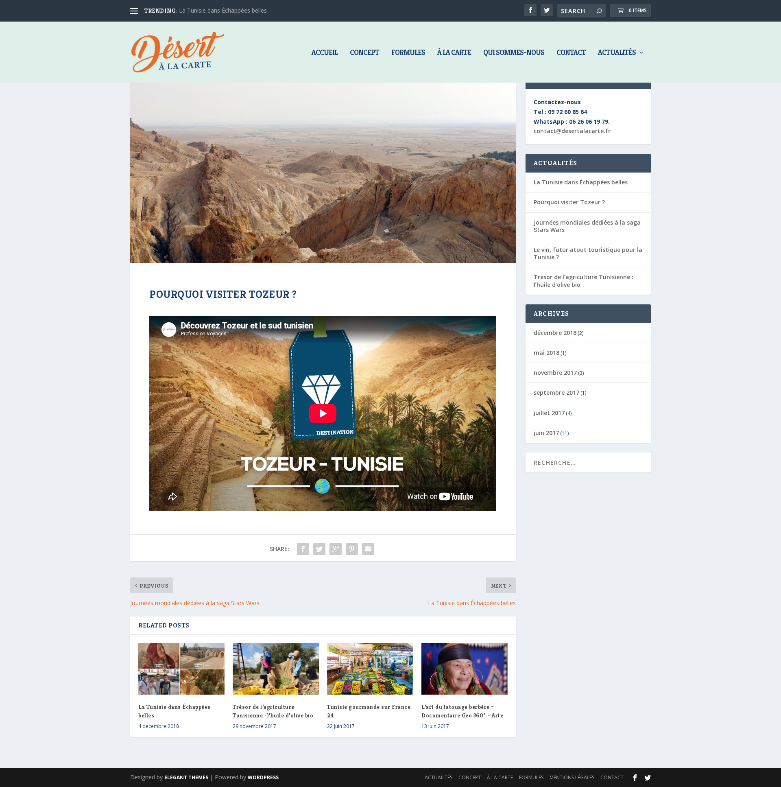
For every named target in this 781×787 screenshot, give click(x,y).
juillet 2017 (549, 413)
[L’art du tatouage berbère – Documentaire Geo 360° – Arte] (464, 669)
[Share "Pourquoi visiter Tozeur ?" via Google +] (335, 549)
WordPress (263, 777)
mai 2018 (546, 352)
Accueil (325, 53)
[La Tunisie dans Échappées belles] (181, 669)
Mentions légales (572, 777)
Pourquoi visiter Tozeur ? (569, 202)
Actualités (617, 53)
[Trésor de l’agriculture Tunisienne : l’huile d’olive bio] (276, 669)
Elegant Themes (186, 777)
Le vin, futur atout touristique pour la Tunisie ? (588, 253)
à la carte (454, 53)
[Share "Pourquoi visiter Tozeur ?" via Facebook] (303, 549)
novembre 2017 (555, 372)
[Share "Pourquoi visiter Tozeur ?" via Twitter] (319, 549)
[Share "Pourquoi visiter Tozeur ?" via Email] (368, 549)
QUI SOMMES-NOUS (513, 53)
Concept (364, 53)
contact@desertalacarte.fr (572, 131)
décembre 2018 (555, 333)
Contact (571, 53)
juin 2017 (546, 433)
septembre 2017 (556, 392)
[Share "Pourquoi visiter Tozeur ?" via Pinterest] (352, 549)
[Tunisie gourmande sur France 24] (370, 669)
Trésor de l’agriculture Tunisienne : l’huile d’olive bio (583, 280)
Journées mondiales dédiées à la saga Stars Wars (587, 226)
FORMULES (408, 53)
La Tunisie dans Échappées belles (223, 10)
